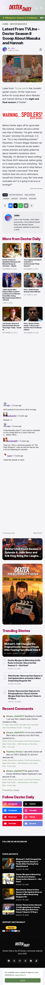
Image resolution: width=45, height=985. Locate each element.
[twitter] (14, 961)
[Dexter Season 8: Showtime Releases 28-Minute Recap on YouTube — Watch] (11, 250)
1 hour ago (27, 728)
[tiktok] (36, 961)
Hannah (6, 198)
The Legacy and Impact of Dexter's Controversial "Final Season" (33, 263)
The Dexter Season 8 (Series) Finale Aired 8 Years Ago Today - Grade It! (11, 326)
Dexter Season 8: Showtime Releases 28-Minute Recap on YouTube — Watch (11, 263)
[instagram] (20, 961)
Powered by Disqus (10, 790)
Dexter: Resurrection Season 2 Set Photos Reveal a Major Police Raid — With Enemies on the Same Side (21, 744)
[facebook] (9, 961)
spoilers (32, 198)
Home (5, 24)
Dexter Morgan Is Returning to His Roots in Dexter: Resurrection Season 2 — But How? (24, 663)
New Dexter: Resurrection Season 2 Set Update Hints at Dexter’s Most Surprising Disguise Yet (25, 678)
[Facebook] (10, 205)
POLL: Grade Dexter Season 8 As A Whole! (32, 291)
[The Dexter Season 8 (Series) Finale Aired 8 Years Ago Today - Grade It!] (11, 314)
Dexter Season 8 (18, 24)
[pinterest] (31, 961)
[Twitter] (15, 205)
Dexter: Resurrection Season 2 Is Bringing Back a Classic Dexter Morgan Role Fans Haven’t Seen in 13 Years (24, 695)
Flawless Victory (14, 751)
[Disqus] (22, 431)
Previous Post (9, 533)
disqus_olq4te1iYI (15, 716)
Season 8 (23, 198)
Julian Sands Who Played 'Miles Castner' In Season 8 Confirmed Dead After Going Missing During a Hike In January (11, 295)
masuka (14, 198)
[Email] (26, 205)
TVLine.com (20, 88)
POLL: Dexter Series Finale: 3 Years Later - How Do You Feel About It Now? (33, 326)
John (17, 215)
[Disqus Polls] (22, 368)
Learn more (19, 975)
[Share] (41, 49)
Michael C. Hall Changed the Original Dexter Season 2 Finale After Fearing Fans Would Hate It (28, 862)
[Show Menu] (3, 8)
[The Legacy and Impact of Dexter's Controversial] (33, 250)
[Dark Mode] (37, 8)
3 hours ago (11, 766)
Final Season (30, 195)
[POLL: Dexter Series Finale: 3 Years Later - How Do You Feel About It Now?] (33, 314)
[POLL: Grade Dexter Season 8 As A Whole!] (33, 280)
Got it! (22, 980)
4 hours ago (11, 785)
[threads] (25, 961)
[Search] (42, 8)
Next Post (37, 533)
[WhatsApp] (20, 205)
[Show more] (31, 205)
